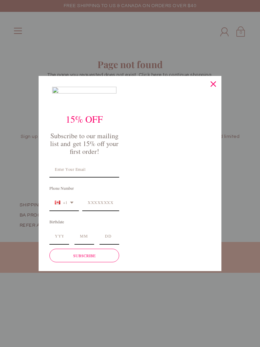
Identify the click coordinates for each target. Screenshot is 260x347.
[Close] (213, 84)
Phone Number (61, 188)
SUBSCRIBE (84, 255)
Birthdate (56, 221)
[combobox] (64, 203)
